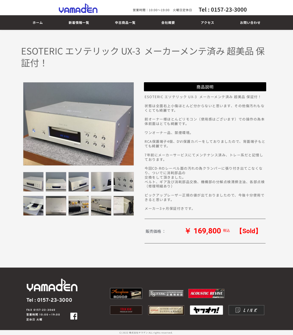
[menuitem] (38, 22)
